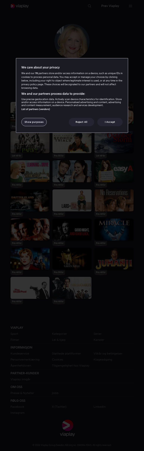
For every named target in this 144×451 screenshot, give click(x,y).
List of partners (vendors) (35, 109)
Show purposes (34, 122)
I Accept (110, 122)
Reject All (81, 122)
